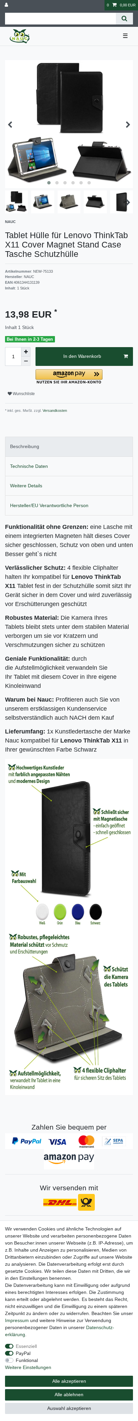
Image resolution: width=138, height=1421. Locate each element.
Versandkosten (54, 410)
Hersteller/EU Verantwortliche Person (49, 505)
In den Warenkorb (82, 356)
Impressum (17, 1320)
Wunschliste (23, 393)
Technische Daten (29, 466)
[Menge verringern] (25, 361)
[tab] (69, 446)
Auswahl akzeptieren (69, 1408)
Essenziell (26, 1346)
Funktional (27, 1360)
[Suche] (124, 18)
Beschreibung (24, 446)
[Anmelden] (7, 5)
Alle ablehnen (69, 1394)
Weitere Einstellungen (28, 1367)
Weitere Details (26, 485)
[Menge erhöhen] (25, 352)
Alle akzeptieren (69, 1381)
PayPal (23, 1353)
